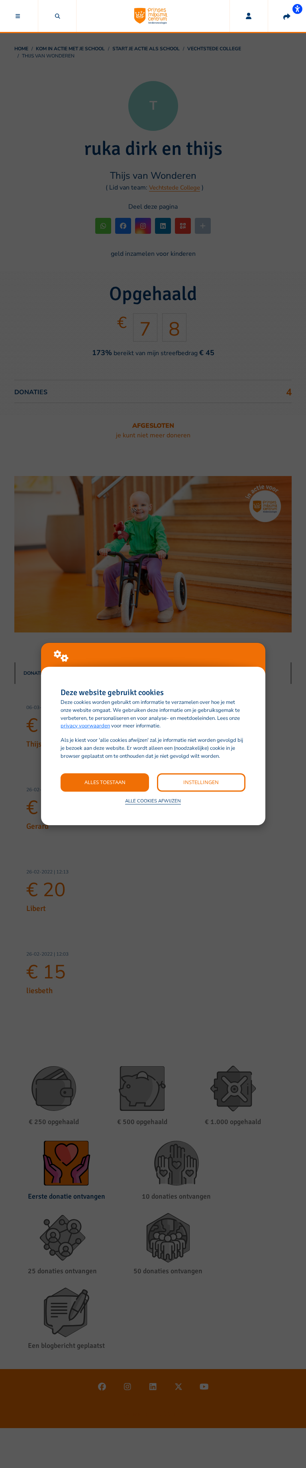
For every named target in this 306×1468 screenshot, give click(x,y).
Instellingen (201, 782)
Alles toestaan (105, 782)
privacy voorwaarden (85, 725)
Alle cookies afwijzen (153, 801)
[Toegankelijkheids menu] (297, 9)
